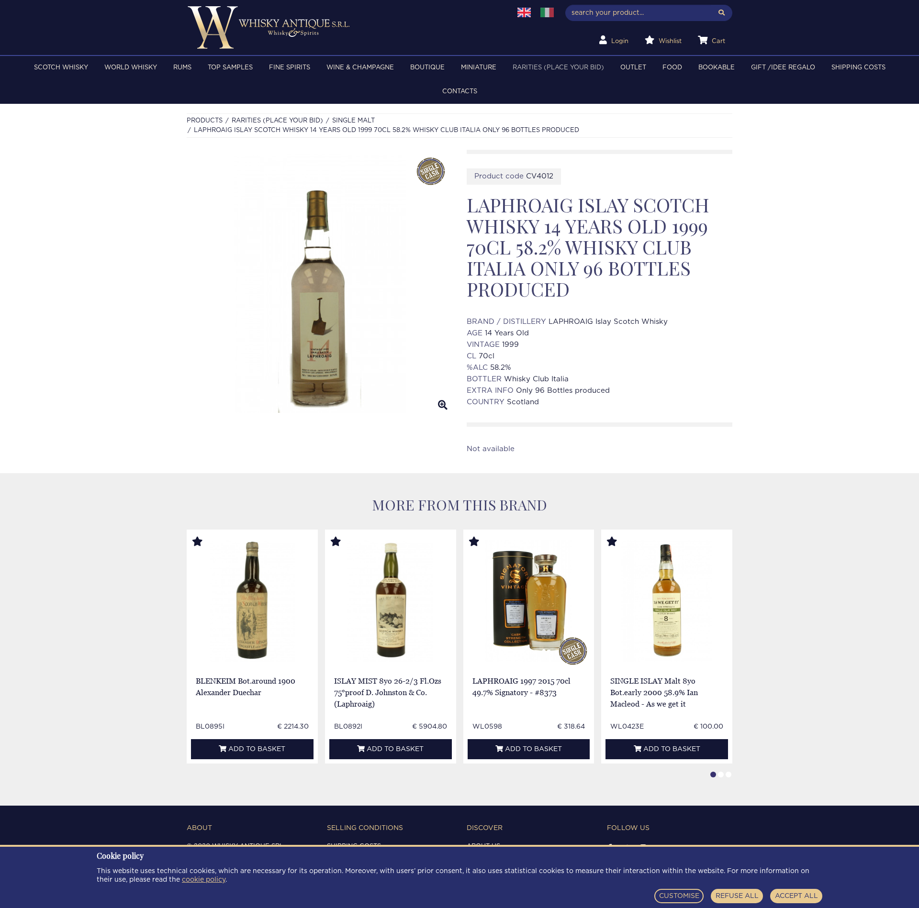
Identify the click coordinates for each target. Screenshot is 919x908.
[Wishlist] (206, 542)
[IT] (547, 12)
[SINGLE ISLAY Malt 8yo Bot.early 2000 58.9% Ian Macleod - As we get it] (666, 601)
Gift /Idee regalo (783, 68)
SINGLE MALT (353, 121)
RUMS (182, 68)
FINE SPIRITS (289, 68)
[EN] (524, 12)
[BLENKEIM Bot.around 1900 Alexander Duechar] (252, 601)
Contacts (459, 92)
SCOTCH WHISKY (61, 68)
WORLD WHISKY (130, 68)
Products (205, 121)
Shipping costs (858, 68)
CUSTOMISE (679, 896)
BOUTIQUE (427, 68)
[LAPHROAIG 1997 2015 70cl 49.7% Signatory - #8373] (528, 601)
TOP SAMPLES (230, 68)
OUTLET (633, 68)
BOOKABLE (716, 68)
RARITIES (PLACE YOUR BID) (558, 68)
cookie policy (203, 879)
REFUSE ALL (737, 896)
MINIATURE (478, 68)
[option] (319, 284)
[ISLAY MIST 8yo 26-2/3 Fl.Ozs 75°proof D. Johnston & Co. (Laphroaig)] (390, 601)
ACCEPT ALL (796, 896)
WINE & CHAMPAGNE (360, 68)
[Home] (343, 27)
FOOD (672, 68)
